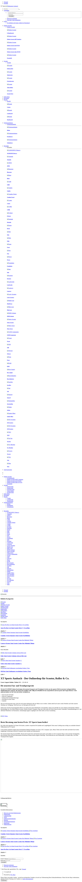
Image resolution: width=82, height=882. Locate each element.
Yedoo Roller (10, 491)
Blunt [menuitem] (8, 518)
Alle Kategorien (8, 469)
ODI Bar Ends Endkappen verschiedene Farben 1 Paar (16, 671)
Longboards (10, 499)
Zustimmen (3, 880)
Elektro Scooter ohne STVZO (14, 482)
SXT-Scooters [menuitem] (10, 575)
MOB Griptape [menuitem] (11, 550)
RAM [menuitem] (8, 561)
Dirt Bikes (6, 98)
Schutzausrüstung (8, 123)
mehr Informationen (28, 879)
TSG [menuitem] (8, 583)
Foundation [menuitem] (10, 538)
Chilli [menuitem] (8, 519)
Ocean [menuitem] (8, 555)
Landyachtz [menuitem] (10, 542)
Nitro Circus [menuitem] (10, 552)
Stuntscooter (10, 488)
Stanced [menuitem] (9, 568)
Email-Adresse (4, 858)
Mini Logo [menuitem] (9, 548)
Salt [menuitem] (8, 567)
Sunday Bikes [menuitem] (10, 573)
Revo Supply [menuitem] (10, 562)
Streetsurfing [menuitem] (10, 570)
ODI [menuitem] (8, 557)
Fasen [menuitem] (8, 534)
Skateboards (10, 501)
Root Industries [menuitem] (11, 564)
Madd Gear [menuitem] (10, 547)
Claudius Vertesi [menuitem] (11, 522)
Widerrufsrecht (7, 824)
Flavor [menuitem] (8, 537)
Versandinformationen (9, 821)
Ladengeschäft (7, 816)
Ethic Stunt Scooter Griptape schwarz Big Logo (14, 656)
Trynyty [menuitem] (9, 581)
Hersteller (6, 146)
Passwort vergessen (12, 18)
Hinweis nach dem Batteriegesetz (12, 813)
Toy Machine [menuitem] (10, 580)
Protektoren (10, 505)
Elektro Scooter (8, 25)
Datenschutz (7, 814)
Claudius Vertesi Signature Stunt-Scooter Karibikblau (15, 635)
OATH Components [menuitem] (12, 554)
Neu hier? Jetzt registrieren (13, 20)
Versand (6, 2)
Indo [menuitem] (8, 539)
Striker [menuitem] (8, 571)
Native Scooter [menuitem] (11, 551)
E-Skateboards (10, 478)
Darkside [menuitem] (9, 528)
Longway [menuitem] (9, 544)
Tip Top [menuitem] (9, 578)
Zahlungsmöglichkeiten (10, 818)
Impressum (6, 823)
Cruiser (9, 498)
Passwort (3, 860)
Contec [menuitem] (9, 524)
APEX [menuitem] (8, 515)
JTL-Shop (12, 874)
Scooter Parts (10, 492)
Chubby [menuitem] (9, 521)
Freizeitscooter (10, 489)
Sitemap (6, 820)
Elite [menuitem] (8, 531)
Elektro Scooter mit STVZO (14, 481)
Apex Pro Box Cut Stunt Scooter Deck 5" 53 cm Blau (15, 628)
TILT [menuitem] (8, 577)
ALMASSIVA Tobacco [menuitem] (13, 512)
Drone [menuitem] (8, 529)
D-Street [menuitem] (9, 527)
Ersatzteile (9, 483)
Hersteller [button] (6, 511)
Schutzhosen (10, 507)
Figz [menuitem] (8, 535)
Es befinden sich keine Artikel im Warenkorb (18, 23)
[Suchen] (19, 9)
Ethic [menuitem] (8, 532)
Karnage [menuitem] (9, 541)
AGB (5, 817)
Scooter (6, 61)
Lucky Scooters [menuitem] (11, 545)
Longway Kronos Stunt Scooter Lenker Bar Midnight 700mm (17, 643)
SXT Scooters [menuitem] (10, 574)
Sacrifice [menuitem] (9, 565)
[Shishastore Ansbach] (12, 6)
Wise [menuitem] (8, 584)
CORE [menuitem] (9, 525)
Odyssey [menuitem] (9, 558)
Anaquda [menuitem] (9, 514)
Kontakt (6, 3)
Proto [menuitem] (8, 560)
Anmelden (11, 16)
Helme (8, 504)
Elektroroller (10, 486)
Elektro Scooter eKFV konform (15, 479)
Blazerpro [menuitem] (9, 516)
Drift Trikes (7, 97)
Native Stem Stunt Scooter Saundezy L (11, 663)
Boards (5, 99)
